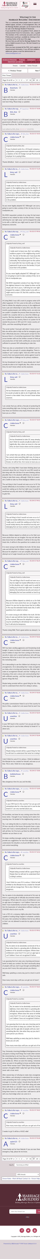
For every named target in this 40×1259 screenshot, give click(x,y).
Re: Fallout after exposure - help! (16, 85)
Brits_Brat (26, 134)
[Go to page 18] (17, 80)
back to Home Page (9, 3)
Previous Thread (15, 71)
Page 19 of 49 (8, 80)
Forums (22, 60)
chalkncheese (24, 85)
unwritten (26, 771)
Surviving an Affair (15, 62)
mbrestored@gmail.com (13, 53)
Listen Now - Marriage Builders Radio (25, 5)
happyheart (25, 109)
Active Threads (32, 66)
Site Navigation (34, 4)
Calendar (22, 66)
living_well (25, 232)
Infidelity (31, 60)
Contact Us (26, 1178)
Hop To (11, 1165)
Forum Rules (7, 1178)
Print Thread (6, 75)
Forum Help (36, 1178)
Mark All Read (17, 1178)
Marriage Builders (10, 60)
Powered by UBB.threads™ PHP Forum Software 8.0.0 (20, 1243)
